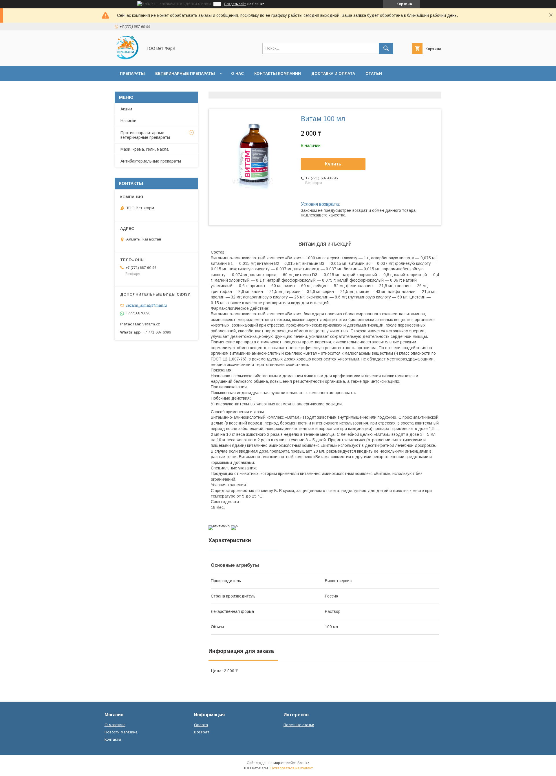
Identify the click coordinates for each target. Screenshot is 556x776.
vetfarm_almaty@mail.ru (146, 305)
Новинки (128, 121)
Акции (126, 109)
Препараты (132, 73)
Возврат (201, 732)
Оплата (201, 725)
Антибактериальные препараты (150, 161)
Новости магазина (121, 732)
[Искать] (386, 48)
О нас (237, 73)
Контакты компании (277, 73)
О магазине (115, 725)
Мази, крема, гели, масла (144, 149)
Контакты (113, 739)
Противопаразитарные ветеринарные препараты (145, 135)
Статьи (373, 73)
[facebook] (219, 525)
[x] (234, 525)
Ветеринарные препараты (185, 73)
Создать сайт (235, 4)
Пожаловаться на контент (291, 768)
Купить (333, 163)
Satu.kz (303, 763)
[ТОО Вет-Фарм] (127, 58)
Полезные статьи (299, 725)
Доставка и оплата (333, 73)
